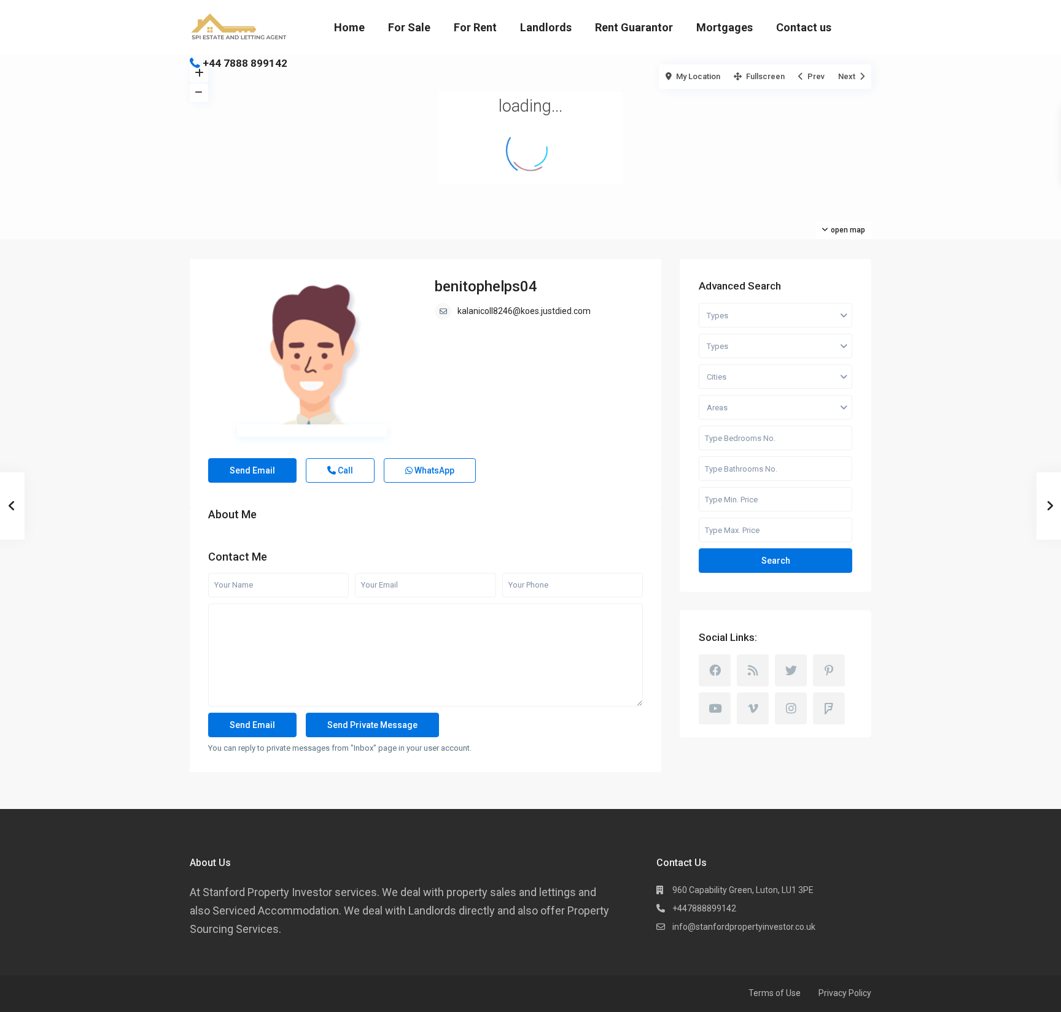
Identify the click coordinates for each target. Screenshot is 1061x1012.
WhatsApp (433, 470)
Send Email (252, 470)
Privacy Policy (844, 993)
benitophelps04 (486, 286)
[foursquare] (829, 708)
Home (349, 27)
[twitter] (791, 670)
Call (344, 470)
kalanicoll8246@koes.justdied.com (524, 311)
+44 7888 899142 (245, 63)
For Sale (409, 27)
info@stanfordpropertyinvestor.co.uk (743, 927)
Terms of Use (774, 993)
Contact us (803, 27)
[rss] (753, 670)
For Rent (475, 27)
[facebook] (715, 670)
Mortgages (724, 27)
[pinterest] (829, 670)
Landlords (546, 27)
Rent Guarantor (634, 27)
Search (775, 560)
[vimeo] (753, 708)
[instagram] (791, 708)
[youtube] (715, 708)
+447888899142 (704, 908)
